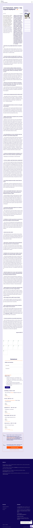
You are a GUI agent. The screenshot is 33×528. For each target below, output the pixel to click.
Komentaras (7, 368)
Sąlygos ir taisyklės (5, 524)
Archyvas (4, 509)
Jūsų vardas (7, 365)
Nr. (21, 13)
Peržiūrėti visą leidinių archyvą (14, 449)
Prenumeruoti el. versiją (14, 447)
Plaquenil (12, 392)
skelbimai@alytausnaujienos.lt (11, 437)
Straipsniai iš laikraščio (6, 506)
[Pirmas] (2, 1)
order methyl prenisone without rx (10, 400)
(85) (17, 9)
